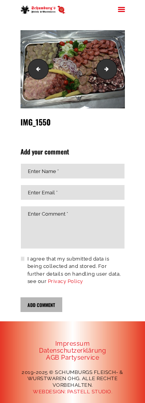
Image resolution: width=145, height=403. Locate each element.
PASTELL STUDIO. (90, 391)
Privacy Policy (65, 281)
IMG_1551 (114, 69)
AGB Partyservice (72, 357)
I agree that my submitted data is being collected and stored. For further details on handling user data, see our (74, 270)
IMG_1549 (36, 69)
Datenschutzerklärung (72, 350)
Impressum (72, 343)
